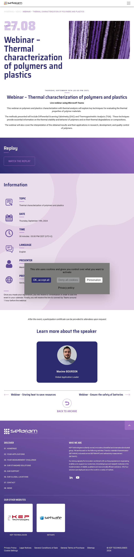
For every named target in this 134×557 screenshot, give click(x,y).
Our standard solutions (17, 465)
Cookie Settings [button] (11, 551)
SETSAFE (51, 535)
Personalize (94, 280)
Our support (11, 471)
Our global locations (16, 477)
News (18, 12)
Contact (9, 483)
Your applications (14, 454)
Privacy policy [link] (66, 287)
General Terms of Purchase (72, 548)
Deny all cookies (68, 280)
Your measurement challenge (20, 460)
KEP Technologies (18, 535)
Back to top (129, 425)
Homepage (9, 12)
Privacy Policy (10, 548)
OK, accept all (41, 280)
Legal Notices (25, 548)
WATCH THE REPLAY (19, 161)
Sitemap (91, 548)
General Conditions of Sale (46, 548)
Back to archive (67, 411)
